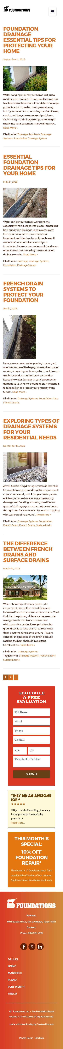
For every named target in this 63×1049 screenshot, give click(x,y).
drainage (23, 261)
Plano (12, 979)
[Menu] (52, 11)
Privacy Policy (26, 1037)
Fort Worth (16, 986)
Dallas (13, 959)
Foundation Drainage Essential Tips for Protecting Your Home (29, 40)
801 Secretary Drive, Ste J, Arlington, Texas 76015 (31, 921)
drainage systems (29, 655)
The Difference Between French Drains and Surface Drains (27, 551)
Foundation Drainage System (30, 138)
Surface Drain (43, 525)
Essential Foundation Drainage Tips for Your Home (29, 165)
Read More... (18, 822)
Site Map (39, 1037)
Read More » (10, 127)
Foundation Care (48, 398)
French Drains (11, 402)
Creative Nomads (44, 1024)
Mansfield (15, 973)
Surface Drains (11, 659)
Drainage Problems (29, 134)
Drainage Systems (39, 261)
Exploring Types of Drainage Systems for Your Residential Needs (31, 429)
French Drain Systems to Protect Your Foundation (23, 291)
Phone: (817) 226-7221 (31, 933)
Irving (12, 966)
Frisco (12, 993)
